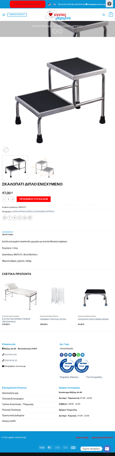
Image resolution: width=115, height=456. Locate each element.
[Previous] (7, 98)
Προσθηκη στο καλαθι (33, 199)
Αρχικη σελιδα (41, 26)
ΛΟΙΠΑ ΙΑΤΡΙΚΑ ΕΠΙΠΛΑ (22, 211)
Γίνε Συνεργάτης (94, 377)
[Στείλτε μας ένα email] (74, 355)
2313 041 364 (10, 354)
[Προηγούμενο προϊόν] (60, 31)
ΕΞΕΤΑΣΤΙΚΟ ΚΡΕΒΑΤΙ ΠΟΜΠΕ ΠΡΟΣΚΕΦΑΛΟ (16, 320)
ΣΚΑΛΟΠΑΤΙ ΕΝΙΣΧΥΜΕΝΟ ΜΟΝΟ (93, 319)
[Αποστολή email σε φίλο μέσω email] (20, 218)
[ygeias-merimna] (57, 15)
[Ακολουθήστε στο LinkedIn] (82, 355)
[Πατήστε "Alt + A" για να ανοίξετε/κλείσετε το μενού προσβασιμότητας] (109, 3)
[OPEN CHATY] (107, 449)
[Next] (107, 98)
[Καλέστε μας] (78, 355)
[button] (3, 14)
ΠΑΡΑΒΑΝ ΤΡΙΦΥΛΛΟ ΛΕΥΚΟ (53, 319)
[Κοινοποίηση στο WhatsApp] (4, 218)
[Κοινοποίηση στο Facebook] (9, 218)
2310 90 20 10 (10, 360)
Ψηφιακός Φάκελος (69, 377)
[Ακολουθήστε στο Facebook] (62, 355)
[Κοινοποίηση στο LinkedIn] (30, 218)
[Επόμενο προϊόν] (55, 31)
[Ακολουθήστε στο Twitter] (70, 355)
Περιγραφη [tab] (7, 234)
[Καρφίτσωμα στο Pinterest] (25, 218)
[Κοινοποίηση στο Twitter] (14, 218)
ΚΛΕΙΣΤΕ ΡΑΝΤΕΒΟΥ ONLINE (27, 4)
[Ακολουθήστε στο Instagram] (66, 355)
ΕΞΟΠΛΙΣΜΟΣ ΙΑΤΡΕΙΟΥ (68, 26)
